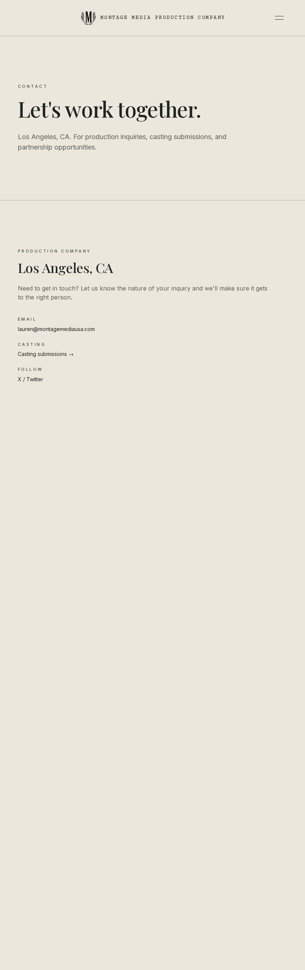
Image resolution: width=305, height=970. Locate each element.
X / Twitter (30, 379)
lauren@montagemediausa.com (56, 329)
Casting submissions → (46, 354)
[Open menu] (279, 17)
